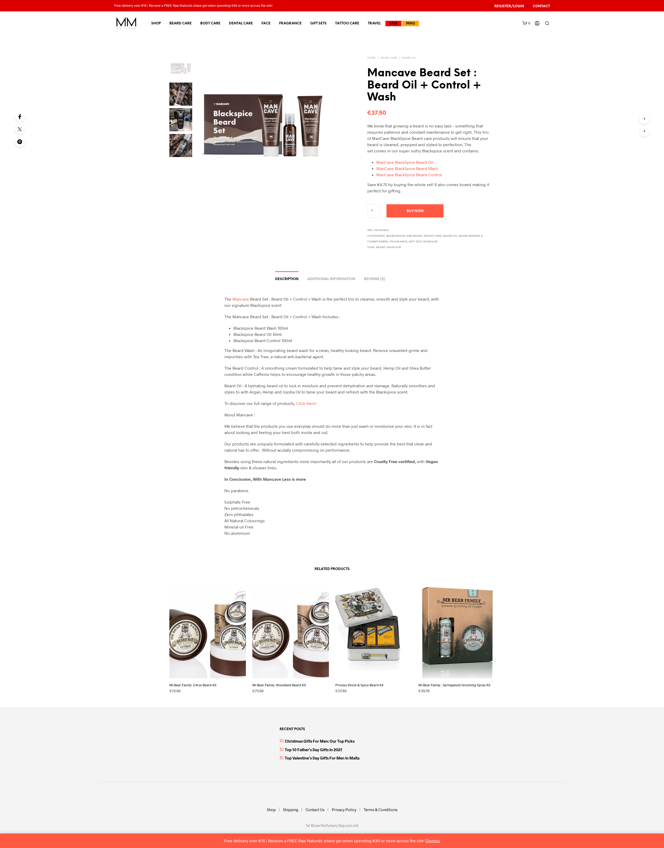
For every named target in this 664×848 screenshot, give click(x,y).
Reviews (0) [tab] (374, 279)
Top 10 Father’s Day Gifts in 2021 (313, 749)
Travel (374, 23)
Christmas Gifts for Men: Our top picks (320, 741)
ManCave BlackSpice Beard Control (409, 174)
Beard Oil (409, 58)
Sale (393, 23)
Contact (541, 6)
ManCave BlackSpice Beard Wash (407, 168)
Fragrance (290, 23)
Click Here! (306, 403)
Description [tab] (287, 279)
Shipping (290, 809)
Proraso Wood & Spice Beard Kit (359, 685)
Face (266, 23)
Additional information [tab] (331, 279)
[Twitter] (20, 129)
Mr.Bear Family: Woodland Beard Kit (279, 685)
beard (380, 247)
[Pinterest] (20, 141)
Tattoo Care (347, 23)
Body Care (210, 23)
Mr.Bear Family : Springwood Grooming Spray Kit (454, 685)
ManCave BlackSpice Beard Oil (404, 162)
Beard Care (180, 23)
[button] (526, 23)
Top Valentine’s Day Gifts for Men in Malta (322, 758)
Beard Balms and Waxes (404, 236)
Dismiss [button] (433, 840)
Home (371, 58)
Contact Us (315, 809)
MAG (410, 23)
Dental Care (241, 23)
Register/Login (509, 6)
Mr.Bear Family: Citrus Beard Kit (192, 685)
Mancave (430, 241)
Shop (156, 23)
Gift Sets (318, 23)
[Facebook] (20, 116)
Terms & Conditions (380, 809)
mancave (394, 247)
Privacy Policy (344, 809)
